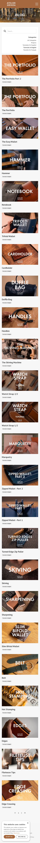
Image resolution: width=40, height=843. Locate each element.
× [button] (27, 823)
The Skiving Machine (11, 362)
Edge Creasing (8, 804)
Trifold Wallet (8, 236)
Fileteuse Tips (8, 772)
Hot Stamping (8, 709)
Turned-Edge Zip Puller (12, 551)
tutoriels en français (29, 50)
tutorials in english (6, 82)
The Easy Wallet (9, 141)
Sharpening (7, 614)
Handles (6, 331)
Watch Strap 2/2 (10, 394)
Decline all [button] (22, 836)
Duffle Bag (7, 299)
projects (33, 43)
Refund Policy (30, 837)
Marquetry (7, 457)
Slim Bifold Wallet (10, 646)
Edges (5, 741)
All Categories (31, 40)
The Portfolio (8, 110)
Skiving (5, 583)
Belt (4, 678)
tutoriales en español (29, 45)
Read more (17, 833)
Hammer (6, 173)
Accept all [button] (9, 836)
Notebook (6, 204)
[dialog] (16, 831)
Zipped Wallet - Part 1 (12, 520)
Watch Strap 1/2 (10, 425)
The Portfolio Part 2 (11, 78)
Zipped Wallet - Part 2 (12, 488)
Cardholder (7, 268)
